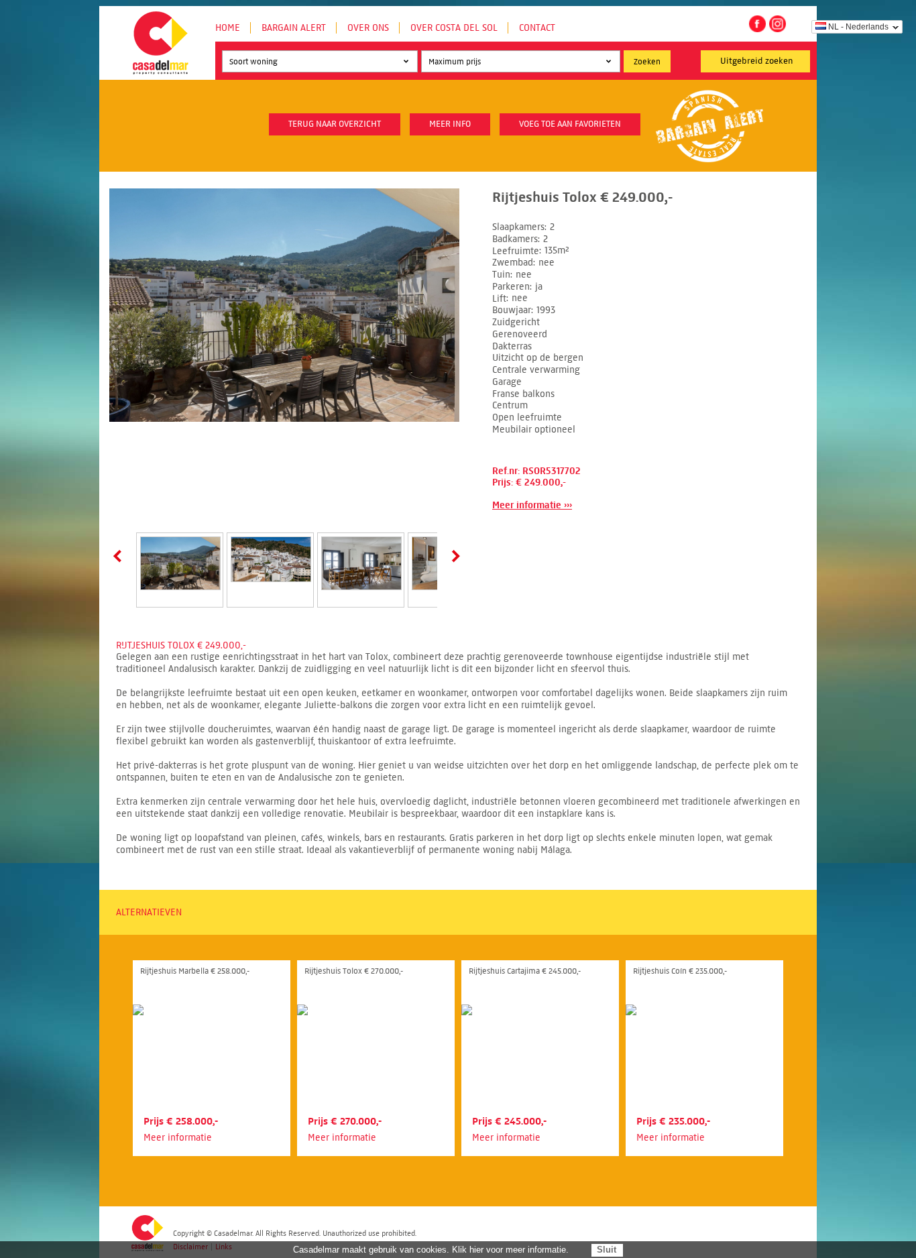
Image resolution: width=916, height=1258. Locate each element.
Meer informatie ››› (532, 505)
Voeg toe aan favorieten (570, 124)
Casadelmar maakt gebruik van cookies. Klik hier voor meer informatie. (431, 1250)
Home (227, 28)
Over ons (368, 28)
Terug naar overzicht (334, 124)
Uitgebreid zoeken (756, 61)
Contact (537, 28)
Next (453, 556)
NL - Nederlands (858, 27)
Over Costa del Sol (454, 28)
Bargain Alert (294, 28)
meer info (450, 124)
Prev (120, 556)
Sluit (606, 1250)
